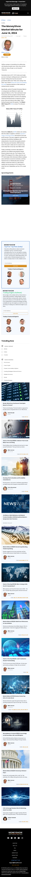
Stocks (5, 377)
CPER (25, 709)
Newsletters (15, 855)
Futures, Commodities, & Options (11, 368)
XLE (25, 747)
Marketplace (15, 852)
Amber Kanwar (12, 817)
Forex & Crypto (7, 365)
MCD (21, 784)
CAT (20, 784)
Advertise (15, 843)
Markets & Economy (8, 374)
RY (22, 597)
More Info (15, 8)
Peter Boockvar (12, 487)
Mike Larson (11, 450)
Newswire (15, 857)
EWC (27, 597)
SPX (24, 821)
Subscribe (15, 266)
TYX (27, 560)
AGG (20, 560)
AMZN (15, 709)
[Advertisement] (15, 222)
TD (25, 597)
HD (21, 560)
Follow (7, 54)
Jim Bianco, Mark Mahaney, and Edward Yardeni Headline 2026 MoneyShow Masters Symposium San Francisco (15, 517)
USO (27, 747)
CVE (22, 821)
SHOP (24, 597)
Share (3, 20)
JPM (18, 597)
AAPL (15, 597)
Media (15, 850)
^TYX (12, 709)
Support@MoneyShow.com (15, 862)
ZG (25, 454)
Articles (5, 349)
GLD (17, 709)
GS (24, 635)
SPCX (22, 709)
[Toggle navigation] (28, 13)
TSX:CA (27, 821)
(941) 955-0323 (15, 865)
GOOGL (19, 709)
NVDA (20, 597)
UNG (23, 747)
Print (9, 20)
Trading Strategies (8, 380)
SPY (25, 416)
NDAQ (23, 560)
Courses (6, 355)
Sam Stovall (11, 412)
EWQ (5, 37)
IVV (16, 597)
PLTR (24, 784)
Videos (5, 352)
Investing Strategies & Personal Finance (12, 371)
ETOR (22, 635)
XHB (24, 454)
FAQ (15, 848)
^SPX (27, 672)
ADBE (2, 37)
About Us (15, 845)
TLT (27, 416)
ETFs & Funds (7, 362)
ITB (27, 454)
